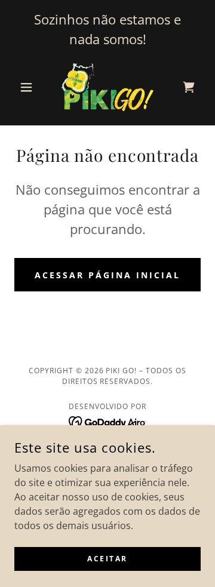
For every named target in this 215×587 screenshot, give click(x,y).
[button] (28, 87)
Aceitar (107, 559)
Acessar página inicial (107, 275)
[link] (107, 87)
